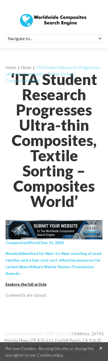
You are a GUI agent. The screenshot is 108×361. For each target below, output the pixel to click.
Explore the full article (26, 284)
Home (11, 67)
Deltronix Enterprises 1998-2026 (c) (37, 333)
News (26, 67)
